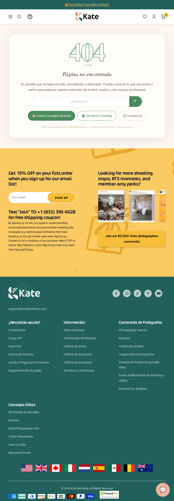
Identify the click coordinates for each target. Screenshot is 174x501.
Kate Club (14, 346)
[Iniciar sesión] (154, 16)
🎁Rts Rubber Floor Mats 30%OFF (87, 4)
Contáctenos (16, 330)
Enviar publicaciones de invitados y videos (141, 378)
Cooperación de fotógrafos (136, 354)
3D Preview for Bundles (23, 412)
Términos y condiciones (79, 370)
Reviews (13, 420)
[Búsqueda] (19, 17)
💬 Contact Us (132, 115)
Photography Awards (133, 330)
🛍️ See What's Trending (97, 115)
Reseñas (124, 338)
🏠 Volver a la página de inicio (51, 115)
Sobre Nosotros (74, 330)
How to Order (17, 444)
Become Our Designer (133, 388)
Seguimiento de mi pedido (25, 370)
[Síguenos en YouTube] (158, 293)
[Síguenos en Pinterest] (148, 293)
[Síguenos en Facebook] (116, 293)
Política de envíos (75, 346)
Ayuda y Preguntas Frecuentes (28, 362)
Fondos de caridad (131, 346)
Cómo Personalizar (21, 436)
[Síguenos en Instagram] (126, 293)
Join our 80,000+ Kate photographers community (131, 238)
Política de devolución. (78, 354)
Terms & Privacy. (24, 249)
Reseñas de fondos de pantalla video (139, 365)
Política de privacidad (78, 362)
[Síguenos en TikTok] (137, 293)
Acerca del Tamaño (21, 354)
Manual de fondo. (20, 452)
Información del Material (80, 338)
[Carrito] (163, 16)
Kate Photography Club (23, 428)
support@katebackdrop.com (27, 309)
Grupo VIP (15, 338)
